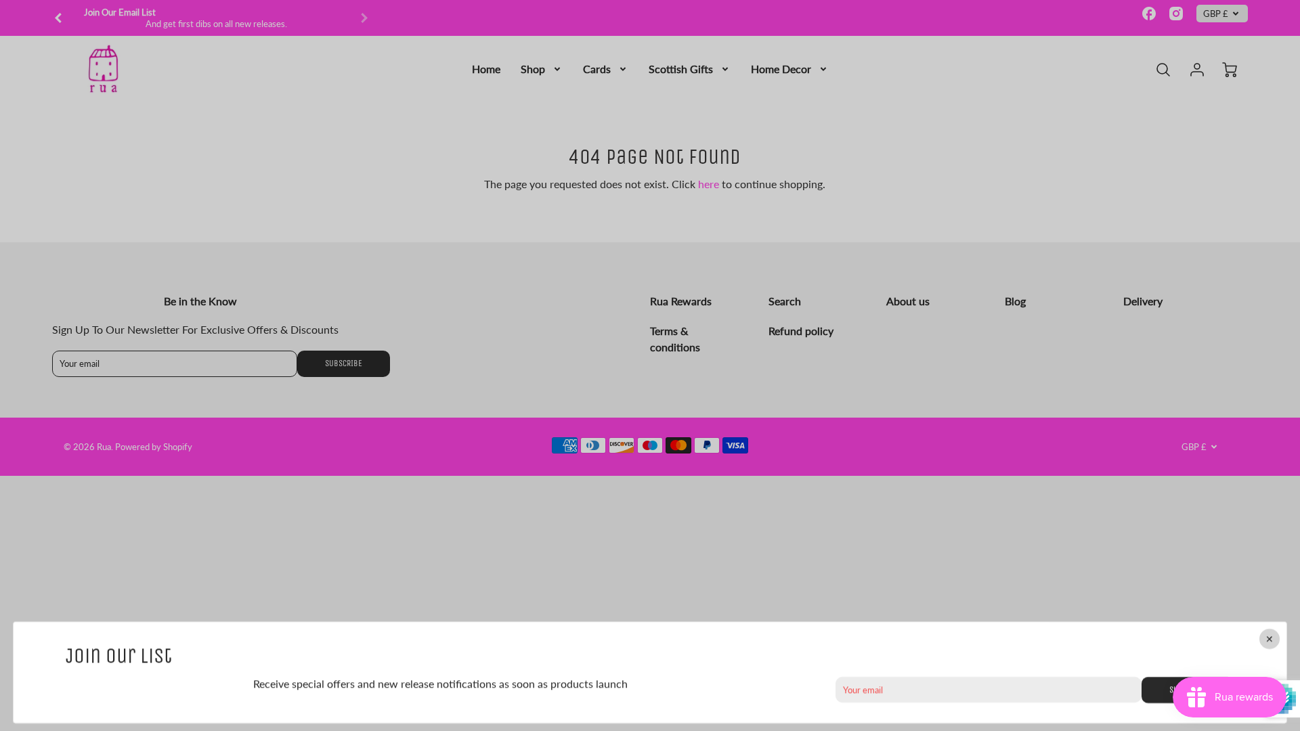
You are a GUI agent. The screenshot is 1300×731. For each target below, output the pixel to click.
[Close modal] (1269, 639)
